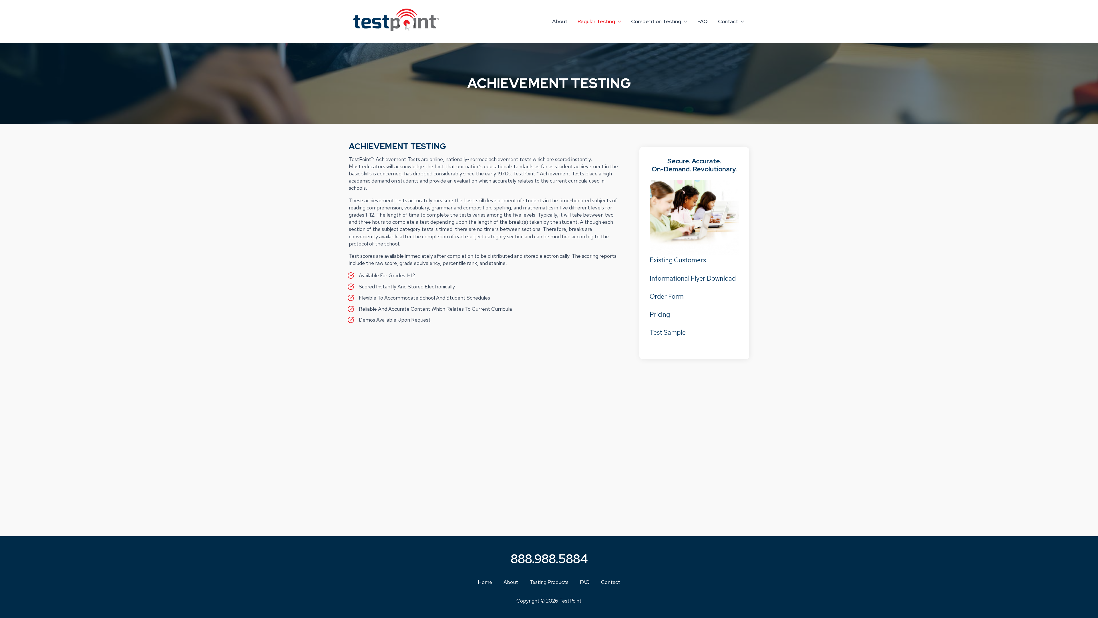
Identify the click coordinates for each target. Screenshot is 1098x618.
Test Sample (668, 332)
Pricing (660, 314)
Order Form (667, 296)
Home (485, 582)
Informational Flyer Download (693, 278)
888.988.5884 (549, 559)
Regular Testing (596, 21)
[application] (618, 21)
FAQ (702, 21)
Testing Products (549, 582)
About (559, 21)
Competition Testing (656, 21)
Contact (728, 21)
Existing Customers (678, 260)
